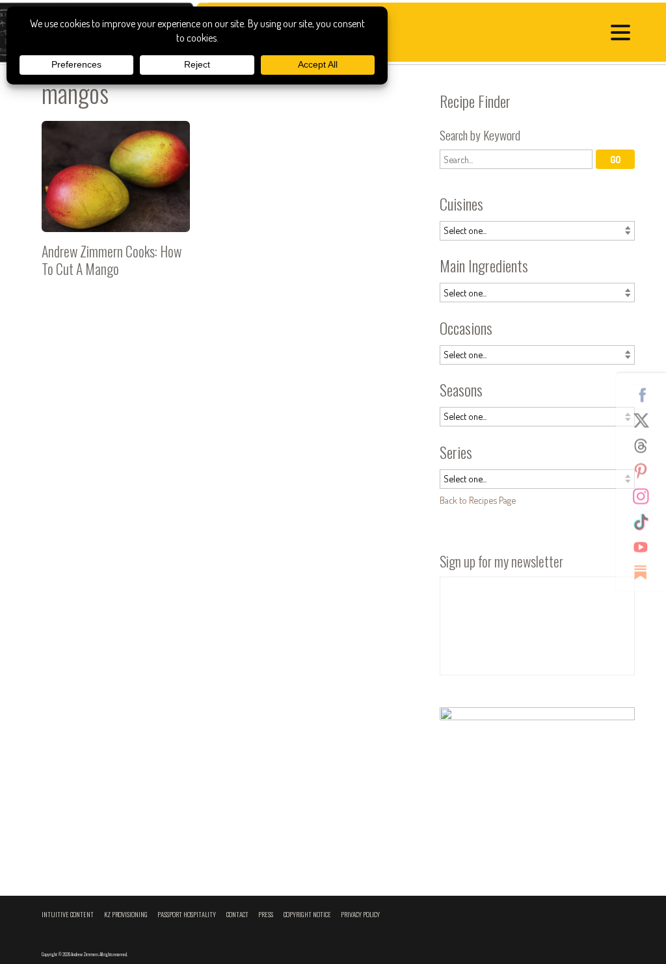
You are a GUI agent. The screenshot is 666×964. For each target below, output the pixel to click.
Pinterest (645, 470)
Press (265, 914)
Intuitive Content (68, 914)
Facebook (645, 394)
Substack (645, 572)
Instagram (645, 496)
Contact (237, 914)
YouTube (645, 546)
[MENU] (624, 34)
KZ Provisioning (126, 914)
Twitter (645, 420)
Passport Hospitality (186, 914)
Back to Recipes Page (478, 500)
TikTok (645, 521)
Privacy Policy (360, 914)
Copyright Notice (307, 914)
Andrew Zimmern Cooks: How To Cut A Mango (116, 204)
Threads (645, 445)
